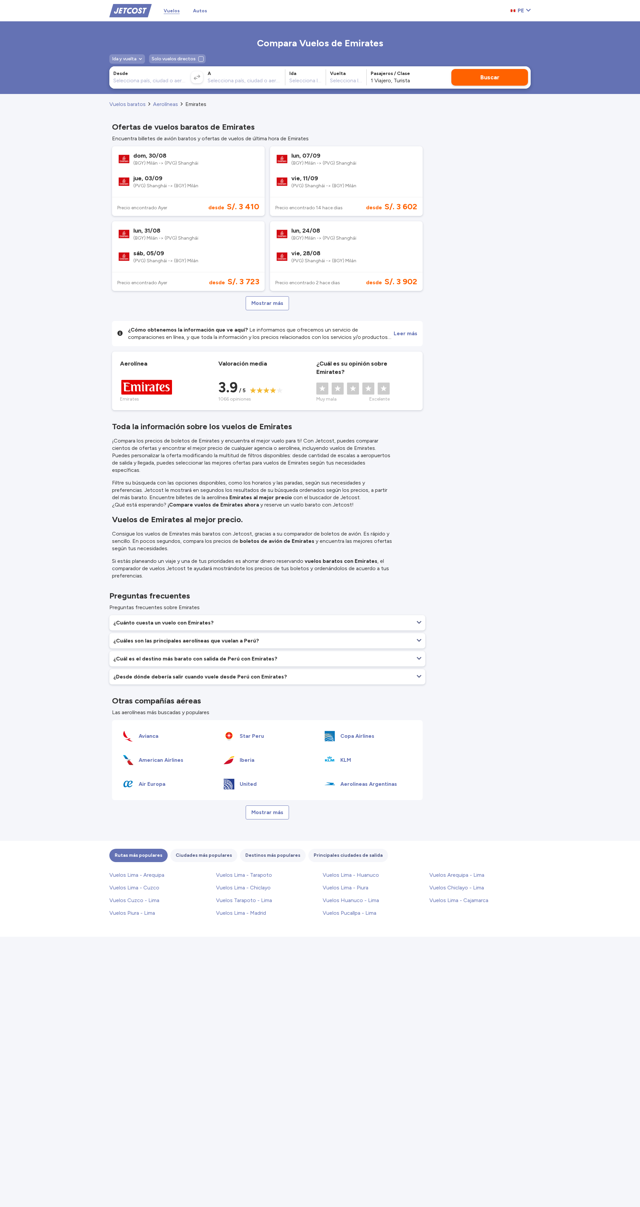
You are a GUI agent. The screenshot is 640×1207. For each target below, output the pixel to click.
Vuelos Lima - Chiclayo (243, 887)
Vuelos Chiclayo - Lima (456, 887)
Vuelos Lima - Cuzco (134, 887)
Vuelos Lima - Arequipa (136, 875)
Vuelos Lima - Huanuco (351, 875)
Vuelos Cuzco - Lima (134, 900)
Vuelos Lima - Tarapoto (244, 875)
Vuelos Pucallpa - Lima (349, 913)
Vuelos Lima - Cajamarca (458, 900)
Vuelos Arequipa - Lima (456, 875)
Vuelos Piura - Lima (132, 913)
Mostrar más (267, 303)
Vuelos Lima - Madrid (241, 913)
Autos (200, 11)
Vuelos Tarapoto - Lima (244, 900)
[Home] (130, 10)
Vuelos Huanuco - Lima (351, 900)
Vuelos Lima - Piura (345, 887)
